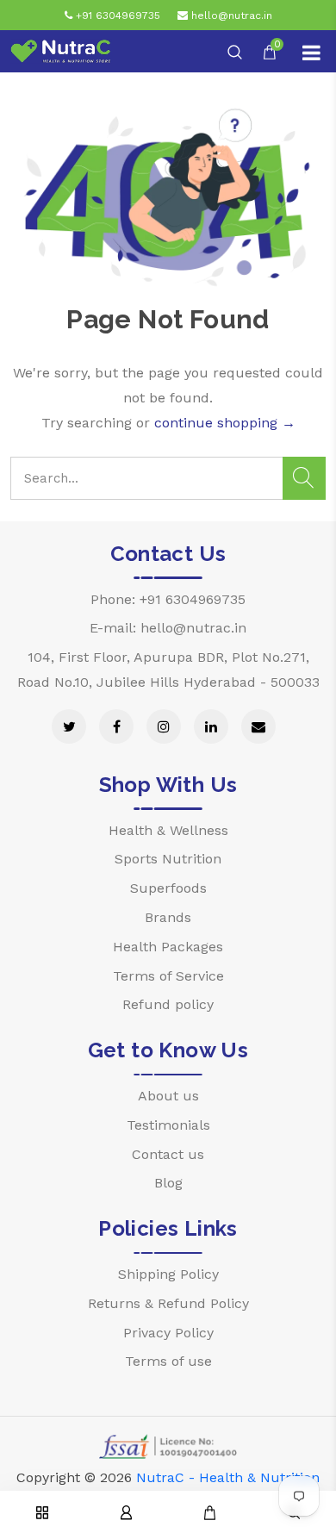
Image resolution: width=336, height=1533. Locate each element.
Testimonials (168, 1125)
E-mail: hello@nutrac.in (168, 628)
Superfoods (168, 888)
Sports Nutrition (168, 859)
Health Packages (168, 946)
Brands (168, 917)
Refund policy (168, 1004)
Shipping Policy (168, 1274)
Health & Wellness (168, 830)
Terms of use (168, 1361)
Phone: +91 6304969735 (168, 599)
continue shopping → (225, 422)
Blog (168, 1183)
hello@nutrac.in (230, 15)
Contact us (168, 1154)
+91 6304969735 (116, 15)
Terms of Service (168, 976)
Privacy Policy (168, 1332)
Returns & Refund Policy (168, 1303)
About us (168, 1095)
